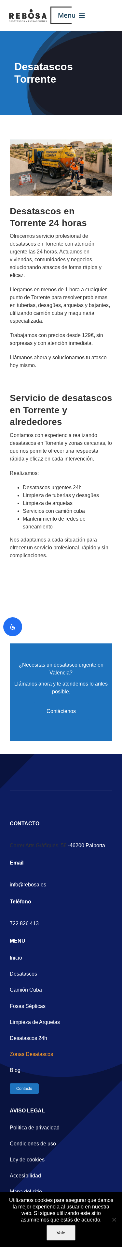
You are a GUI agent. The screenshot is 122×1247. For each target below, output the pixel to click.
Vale (61, 1232)
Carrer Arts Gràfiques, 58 (38, 845)
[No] (114, 1219)
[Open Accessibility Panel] (12, 626)
